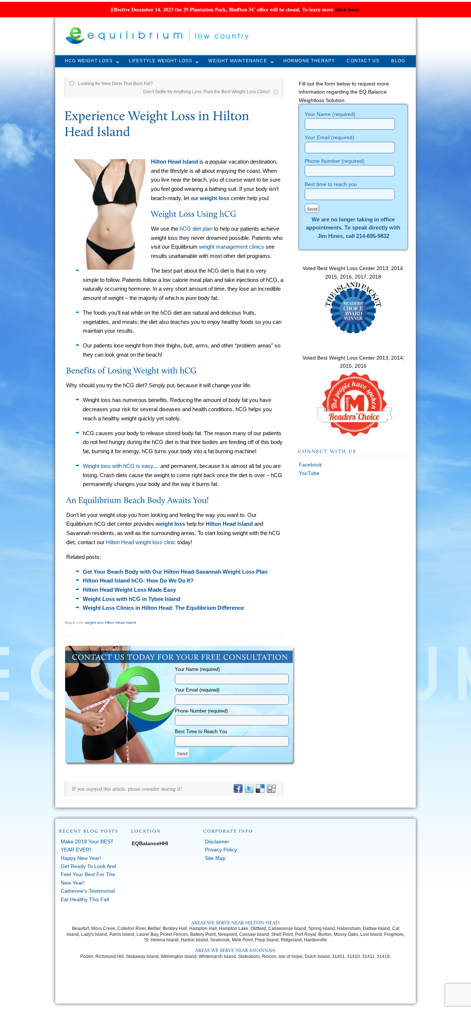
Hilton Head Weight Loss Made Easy (129, 590)
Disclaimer (217, 841)
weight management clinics (231, 247)
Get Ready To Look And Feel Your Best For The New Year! (88, 874)
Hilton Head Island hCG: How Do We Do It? (138, 580)
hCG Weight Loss (89, 60)
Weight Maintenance (237, 60)
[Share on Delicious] (260, 789)
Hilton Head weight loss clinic (141, 542)
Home (188, 991)
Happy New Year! (81, 858)
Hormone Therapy (309, 60)
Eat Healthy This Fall (85, 899)
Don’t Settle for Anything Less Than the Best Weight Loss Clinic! (206, 91)
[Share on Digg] (271, 789)
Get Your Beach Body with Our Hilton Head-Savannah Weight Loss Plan (175, 572)
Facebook (310, 465)
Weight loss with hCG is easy (118, 466)
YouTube (309, 473)
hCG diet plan (196, 228)
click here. (348, 10)
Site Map (215, 858)
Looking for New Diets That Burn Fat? (115, 83)
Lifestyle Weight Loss (160, 60)
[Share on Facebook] (237, 789)
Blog (398, 60)
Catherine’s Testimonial (88, 891)
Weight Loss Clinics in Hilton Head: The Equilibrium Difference (163, 608)
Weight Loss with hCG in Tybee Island (131, 599)
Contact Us (363, 60)
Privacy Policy (221, 850)
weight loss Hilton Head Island (110, 622)
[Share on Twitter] (249, 789)
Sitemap (277, 991)
